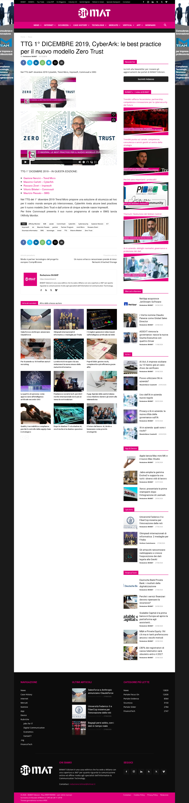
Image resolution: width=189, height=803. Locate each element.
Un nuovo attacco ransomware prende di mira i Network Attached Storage (95, 260)
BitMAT (23, 2)
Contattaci (126, 2)
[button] (165, 25)
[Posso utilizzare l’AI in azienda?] (130, 383)
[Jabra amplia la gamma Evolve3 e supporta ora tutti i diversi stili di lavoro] (130, 478)
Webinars (150, 25)
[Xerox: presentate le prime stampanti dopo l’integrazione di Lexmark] (130, 494)
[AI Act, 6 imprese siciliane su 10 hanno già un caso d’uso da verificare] (130, 367)
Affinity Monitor (34, 224)
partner (55, 227)
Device (24, 715)
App (139, 25)
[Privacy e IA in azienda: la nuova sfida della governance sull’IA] (130, 416)
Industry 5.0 (72, 2)
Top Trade (40, 2)
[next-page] (27, 437)
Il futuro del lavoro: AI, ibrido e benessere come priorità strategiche (99, 429)
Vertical (127, 25)
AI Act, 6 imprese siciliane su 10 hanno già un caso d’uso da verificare (152, 364)
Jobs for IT (28, 723)
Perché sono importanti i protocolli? (140, 179)
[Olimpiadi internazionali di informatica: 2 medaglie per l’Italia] (69, 319)
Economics (28, 732)
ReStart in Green (98, 2)
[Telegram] (49, 62)
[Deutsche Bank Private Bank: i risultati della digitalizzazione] (130, 585)
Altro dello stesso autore (51, 303)
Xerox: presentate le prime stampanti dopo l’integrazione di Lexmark (153, 491)
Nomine (24, 707)
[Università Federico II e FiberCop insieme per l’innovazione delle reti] (130, 522)
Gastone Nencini (97, 224)
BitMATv (31, 2)
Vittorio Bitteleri (76, 230)
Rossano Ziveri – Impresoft (38, 185)
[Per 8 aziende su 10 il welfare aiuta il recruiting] (36, 349)
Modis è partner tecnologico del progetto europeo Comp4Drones (39, 260)
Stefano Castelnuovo (147, 543)
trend (59, 230)
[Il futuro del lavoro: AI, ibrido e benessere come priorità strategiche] (102, 413)
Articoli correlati (29, 303)
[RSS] (157, 2)
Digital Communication (34, 727)
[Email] (55, 62)
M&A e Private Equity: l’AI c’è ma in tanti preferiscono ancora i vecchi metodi (153, 634)
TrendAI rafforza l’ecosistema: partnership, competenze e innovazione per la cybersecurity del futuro (145, 102)
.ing (22, 740)
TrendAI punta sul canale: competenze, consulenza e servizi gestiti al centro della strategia (143, 142)
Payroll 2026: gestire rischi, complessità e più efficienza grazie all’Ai (101, 364)
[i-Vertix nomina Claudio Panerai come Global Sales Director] (130, 320)
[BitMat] (94, 13)
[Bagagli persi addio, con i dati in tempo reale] (79, 728)
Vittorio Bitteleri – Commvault (39, 189)
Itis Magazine (61, 2)
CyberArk (71, 224)
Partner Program (67, 227)
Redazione (164, 795)
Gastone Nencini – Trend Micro (39, 178)
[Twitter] (162, 2)
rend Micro (81, 227)
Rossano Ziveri (93, 227)
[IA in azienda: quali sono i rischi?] (130, 433)
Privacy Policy (152, 795)
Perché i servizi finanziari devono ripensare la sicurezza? (152, 599)
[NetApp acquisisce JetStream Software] (130, 304)
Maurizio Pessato (43, 227)
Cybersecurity (83, 224)
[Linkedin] (153, 2)
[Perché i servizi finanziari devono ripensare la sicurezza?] (130, 602)
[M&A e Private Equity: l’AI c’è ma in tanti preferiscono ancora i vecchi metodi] (130, 637)
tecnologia (50, 230)
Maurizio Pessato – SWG (36, 193)
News (36, 25)
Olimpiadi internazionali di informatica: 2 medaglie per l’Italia (153, 536)
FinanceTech (26, 744)
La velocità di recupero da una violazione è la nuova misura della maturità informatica (67, 364)
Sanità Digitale (85, 2)
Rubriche (25, 719)
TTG (65, 230)
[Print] (61, 62)
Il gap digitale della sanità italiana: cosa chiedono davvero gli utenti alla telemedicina (102, 397)
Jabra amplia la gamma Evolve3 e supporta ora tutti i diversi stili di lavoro (153, 475)
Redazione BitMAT (30, 56)
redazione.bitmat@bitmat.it (82, 784)
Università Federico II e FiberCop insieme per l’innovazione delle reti (151, 520)
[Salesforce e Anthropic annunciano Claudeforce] (36, 319)
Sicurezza (63, 25)
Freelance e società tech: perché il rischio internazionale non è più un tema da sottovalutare (68, 397)
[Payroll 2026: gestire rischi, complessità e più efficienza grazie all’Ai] (102, 349)
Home (23, 37)
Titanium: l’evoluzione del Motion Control (142, 214)
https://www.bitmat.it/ (48, 279)
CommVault (61, 224)
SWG (42, 230)
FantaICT (28, 736)
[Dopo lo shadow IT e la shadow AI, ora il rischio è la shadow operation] (69, 413)
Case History (80, 25)
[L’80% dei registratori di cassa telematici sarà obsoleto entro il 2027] (130, 653)
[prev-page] (22, 437)
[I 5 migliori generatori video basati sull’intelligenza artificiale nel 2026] (102, 319)
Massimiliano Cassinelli (148, 385)
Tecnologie (98, 25)
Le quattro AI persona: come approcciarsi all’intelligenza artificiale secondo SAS (32, 397)
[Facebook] (143, 2)
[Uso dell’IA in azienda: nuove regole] (130, 400)
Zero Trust (88, 230)
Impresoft (25, 227)
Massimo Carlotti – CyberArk (39, 181)
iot (33, 227)
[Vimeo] (166, 2)
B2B (44, 224)
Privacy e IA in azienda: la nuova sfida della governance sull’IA (152, 414)
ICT (107, 224)
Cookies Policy (139, 795)
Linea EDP (50, 2)
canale (51, 224)
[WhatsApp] (42, 62)
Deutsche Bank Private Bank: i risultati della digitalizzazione (151, 583)
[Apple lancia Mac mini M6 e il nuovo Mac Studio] (130, 461)
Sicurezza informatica (29, 230)
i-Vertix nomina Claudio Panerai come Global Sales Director (153, 318)
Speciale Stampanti (113, 2)
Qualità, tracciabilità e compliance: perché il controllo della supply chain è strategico (36, 429)
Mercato (113, 25)
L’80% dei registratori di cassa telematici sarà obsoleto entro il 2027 (151, 651)
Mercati (24, 702)
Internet (48, 25)
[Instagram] (148, 2)
